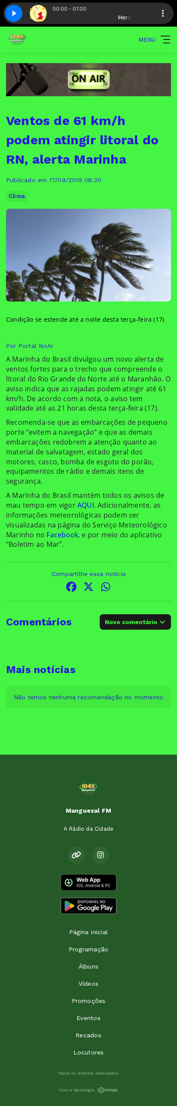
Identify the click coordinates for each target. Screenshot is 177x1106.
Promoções (89, 1000)
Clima (17, 196)
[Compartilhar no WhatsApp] (106, 588)
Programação (88, 949)
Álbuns (88, 966)
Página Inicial (88, 932)
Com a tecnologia (77, 1090)
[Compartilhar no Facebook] (71, 588)
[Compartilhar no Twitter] (88, 588)
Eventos (88, 1018)
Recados (88, 1035)
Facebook (62, 534)
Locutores (88, 1052)
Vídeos (88, 983)
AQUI (85, 505)
